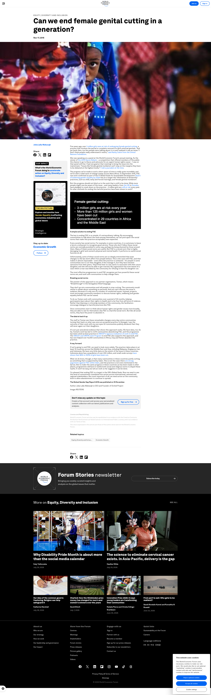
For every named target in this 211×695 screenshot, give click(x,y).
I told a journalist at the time (112, 168)
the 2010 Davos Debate (87, 160)
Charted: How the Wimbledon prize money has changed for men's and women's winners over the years (87, 600)
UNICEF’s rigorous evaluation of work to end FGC (118, 334)
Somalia (135, 185)
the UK (126, 185)
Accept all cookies (191, 683)
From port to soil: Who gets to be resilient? (159, 599)
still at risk (126, 187)
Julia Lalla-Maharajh (42, 145)
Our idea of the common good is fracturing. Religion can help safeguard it (48, 600)
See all (174, 502)
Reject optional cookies (191, 678)
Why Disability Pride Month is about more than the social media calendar (67, 556)
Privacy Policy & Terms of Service (105, 674)
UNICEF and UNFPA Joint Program (87, 336)
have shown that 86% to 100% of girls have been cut (103, 354)
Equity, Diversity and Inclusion (50, 15)
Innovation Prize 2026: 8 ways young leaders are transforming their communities (122, 600)
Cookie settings (191, 689)
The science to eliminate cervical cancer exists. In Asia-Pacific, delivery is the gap (141, 556)
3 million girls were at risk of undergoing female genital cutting (111, 146)
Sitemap (105, 678)
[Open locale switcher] (3, 688)
